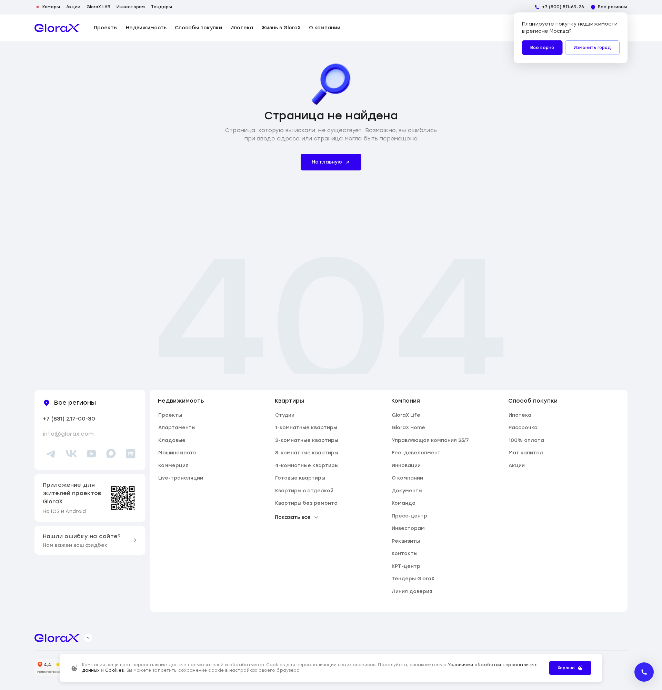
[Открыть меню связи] (644, 672)
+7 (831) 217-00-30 (69, 418)
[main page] (57, 28)
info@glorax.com (68, 434)
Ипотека (241, 28)
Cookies (114, 670)
